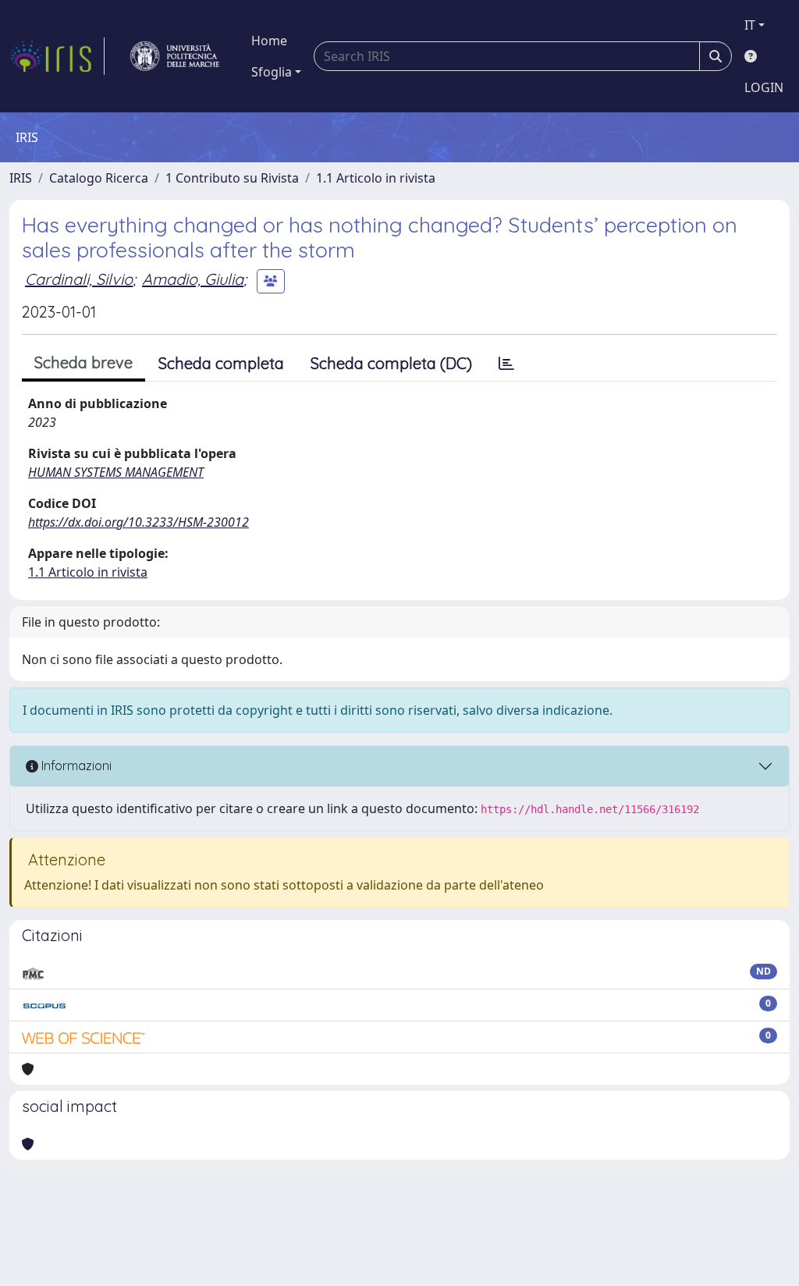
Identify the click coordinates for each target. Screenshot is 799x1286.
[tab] (506, 363)
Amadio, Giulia (192, 279)
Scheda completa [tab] (221, 363)
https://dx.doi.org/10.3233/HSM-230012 (138, 522)
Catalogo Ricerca (98, 178)
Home (269, 40)
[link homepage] (57, 56)
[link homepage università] (175, 56)
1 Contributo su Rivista (232, 178)
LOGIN (763, 87)
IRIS (20, 178)
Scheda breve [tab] (83, 362)
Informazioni (75, 765)
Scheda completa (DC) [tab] (391, 363)
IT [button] (749, 25)
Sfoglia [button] (271, 71)
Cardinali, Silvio (79, 279)
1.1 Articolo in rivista (375, 178)
